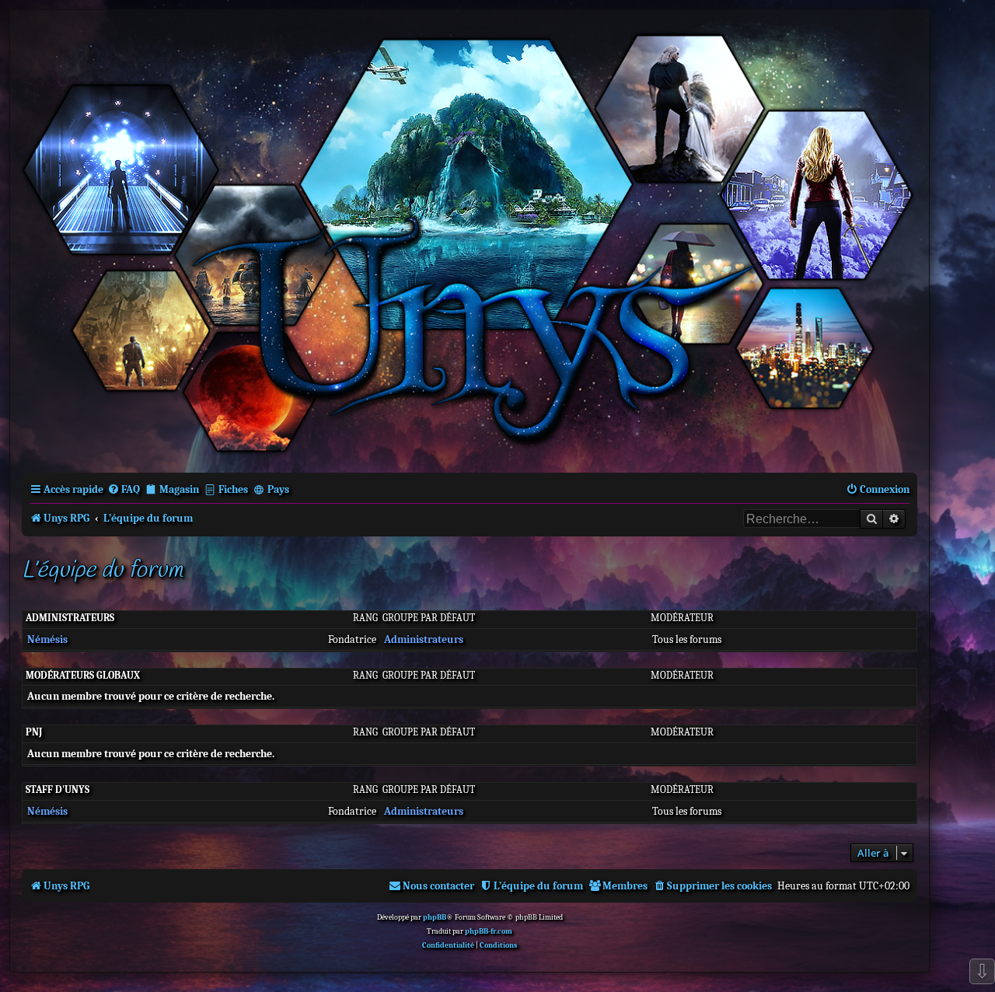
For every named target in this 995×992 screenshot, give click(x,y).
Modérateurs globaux (83, 675)
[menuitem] (123, 489)
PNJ (34, 732)
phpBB (434, 917)
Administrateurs (70, 617)
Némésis (47, 639)
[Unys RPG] (469, 240)
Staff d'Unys (57, 789)
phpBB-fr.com (488, 931)
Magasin (179, 489)
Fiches (233, 489)
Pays (278, 489)
